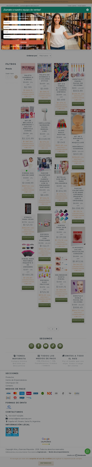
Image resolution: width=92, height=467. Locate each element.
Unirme (24, 42)
